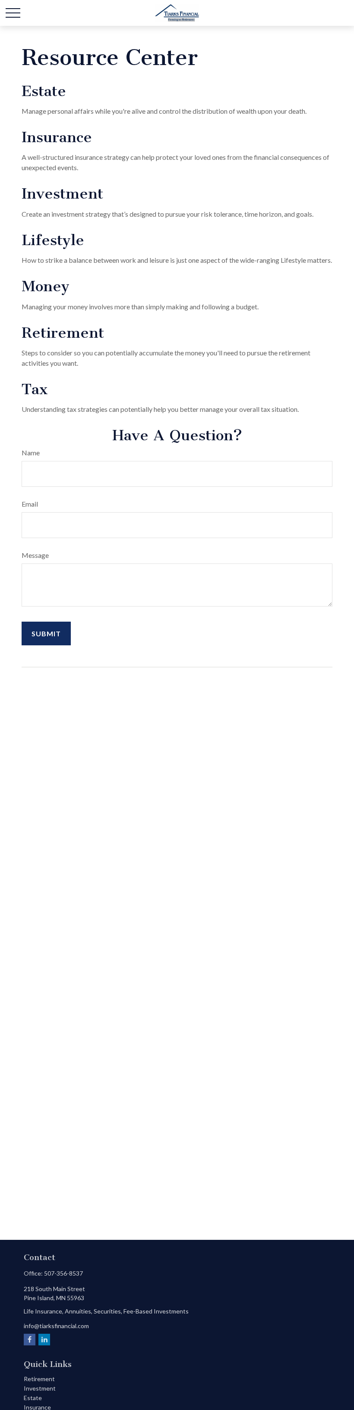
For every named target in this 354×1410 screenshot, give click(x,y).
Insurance (57, 137)
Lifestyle (53, 240)
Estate (44, 91)
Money (46, 286)
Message (35, 555)
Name (31, 452)
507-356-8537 (63, 1273)
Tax (35, 389)
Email (30, 504)
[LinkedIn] (44, 1339)
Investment (62, 193)
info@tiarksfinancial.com (56, 1325)
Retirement (63, 333)
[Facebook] (29, 1339)
